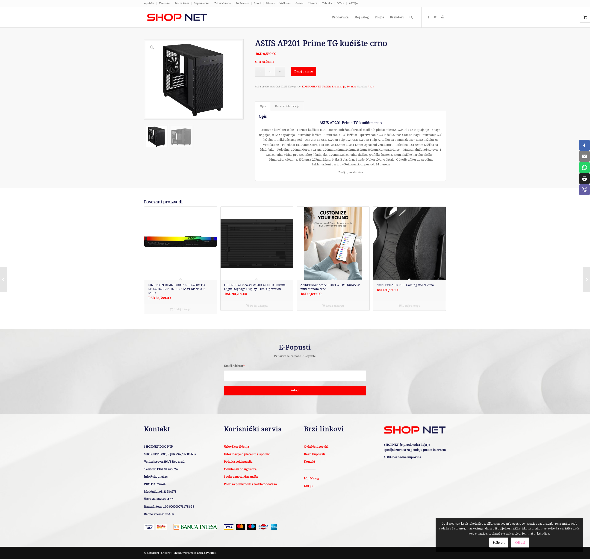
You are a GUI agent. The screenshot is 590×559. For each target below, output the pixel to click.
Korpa (308, 485)
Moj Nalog (311, 478)
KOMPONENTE (311, 86)
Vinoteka (164, 3)
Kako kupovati (314, 454)
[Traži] (411, 17)
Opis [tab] (263, 106)
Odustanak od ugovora (240, 469)
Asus (371, 86)
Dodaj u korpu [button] (182, 309)
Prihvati (499, 542)
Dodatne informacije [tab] (287, 106)
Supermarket (201, 3)
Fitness (270, 3)
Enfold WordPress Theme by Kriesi (195, 552)
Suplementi (242, 3)
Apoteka (149, 3)
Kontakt (309, 461)
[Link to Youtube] (442, 17)
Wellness (285, 3)
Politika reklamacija (238, 461)
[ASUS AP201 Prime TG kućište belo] (586, 279)
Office (340, 3)
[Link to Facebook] (428, 17)
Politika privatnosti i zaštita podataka (250, 484)
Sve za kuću (181, 3)
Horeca (312, 3)
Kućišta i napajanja (333, 86)
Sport (257, 3)
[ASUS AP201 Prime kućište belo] (3, 279)
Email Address (234, 366)
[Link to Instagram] (435, 17)
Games (299, 3)
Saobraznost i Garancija (241, 476)
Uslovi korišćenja (236, 446)
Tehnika (327, 3)
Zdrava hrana (222, 3)
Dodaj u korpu (303, 71)
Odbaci (520, 542)
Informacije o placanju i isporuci (247, 454)
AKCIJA (353, 3)
